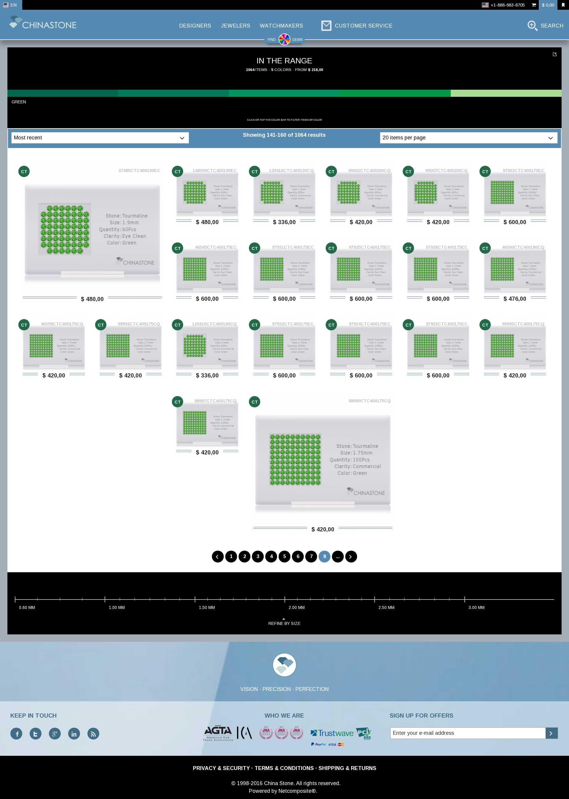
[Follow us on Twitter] (35, 733)
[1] (555, 53)
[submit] (552, 733)
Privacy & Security (221, 768)
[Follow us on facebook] (16, 733)
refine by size (284, 623)
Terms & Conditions (284, 768)
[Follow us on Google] (55, 733)
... (338, 556)
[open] (183, 137)
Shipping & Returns (347, 768)
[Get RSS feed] (93, 733)
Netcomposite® (297, 791)
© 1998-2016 (247, 783)
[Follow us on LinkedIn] (74, 733)
